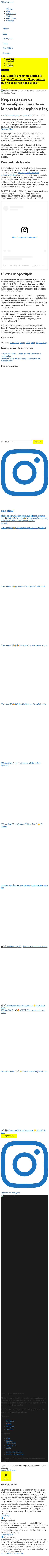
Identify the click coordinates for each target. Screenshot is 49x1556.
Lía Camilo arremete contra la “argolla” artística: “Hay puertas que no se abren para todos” (23, 79)
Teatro (8, 16)
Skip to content (7, 2)
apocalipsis (14, 343)
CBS (28, 343)
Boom (22, 343)
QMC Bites (11, 18)
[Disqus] (24, 406)
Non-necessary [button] (7, 1535)
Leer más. (5, 1470)
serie (33, 343)
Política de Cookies (14, 1452)
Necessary (8, 1518)
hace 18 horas (6, 88)
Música (9, 9)
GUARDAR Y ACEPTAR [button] (12, 1554)
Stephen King (41, 343)
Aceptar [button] (13, 1470)
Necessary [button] (5, 1516)
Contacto (10, 21)
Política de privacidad (15, 1454)
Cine (8, 11)
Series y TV (11, 14)
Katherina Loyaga (11, 115)
